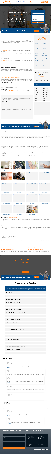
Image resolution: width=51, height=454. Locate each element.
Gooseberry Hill (45, 58)
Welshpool (44, 43)
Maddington (44, 50)
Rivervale (36, 67)
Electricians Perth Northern (31, 437)
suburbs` (43, 41)
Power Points (29, 443)
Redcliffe (36, 63)
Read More (8, 367)
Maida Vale (36, 53)
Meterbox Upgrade (40, 436)
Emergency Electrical (40, 444)
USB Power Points (40, 443)
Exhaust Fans (29, 445)
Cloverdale (44, 53)
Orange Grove (37, 46)
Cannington (36, 48)
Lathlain (36, 65)
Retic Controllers (17, 77)
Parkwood (44, 67)
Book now (36, 126)
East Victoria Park (45, 63)
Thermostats (2, 77)
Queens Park (44, 48)
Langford (36, 55)
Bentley (36, 50)
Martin (44, 65)
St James (44, 60)
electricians (11, 90)
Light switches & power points (10, 77)
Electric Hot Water (40, 439)
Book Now (36, 30)
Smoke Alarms (29, 439)
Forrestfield (36, 43)
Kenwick (44, 46)
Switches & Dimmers (30, 438)
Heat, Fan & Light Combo (41, 437)
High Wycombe (45, 55)
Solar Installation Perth (30, 436)
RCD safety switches (40, 438)
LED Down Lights (30, 444)
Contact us (25, 272)
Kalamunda (36, 60)
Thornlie (36, 58)
